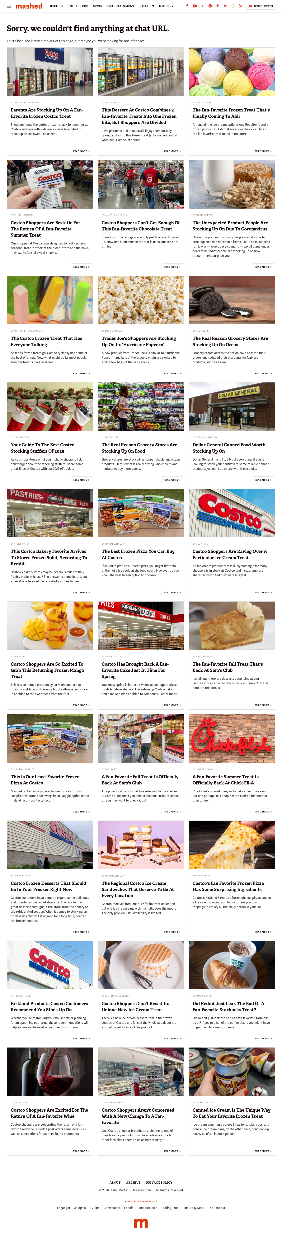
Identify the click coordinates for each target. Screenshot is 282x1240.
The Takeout (216, 1208)
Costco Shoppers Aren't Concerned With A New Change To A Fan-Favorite (138, 1116)
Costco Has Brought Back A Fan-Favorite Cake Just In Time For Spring (135, 670)
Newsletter (263, 6)
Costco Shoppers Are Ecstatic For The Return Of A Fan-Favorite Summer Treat (45, 229)
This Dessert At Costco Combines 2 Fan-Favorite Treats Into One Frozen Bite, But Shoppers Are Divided (139, 116)
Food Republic (147, 1208)
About (115, 1183)
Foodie (129, 1208)
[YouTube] (194, 7)
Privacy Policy (159, 1183)
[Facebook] (187, 7)
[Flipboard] (225, 7)
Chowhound (112, 1208)
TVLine (95, 1208)
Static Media (118, 1190)
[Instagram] (210, 7)
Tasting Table (170, 1208)
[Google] (233, 7)
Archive (133, 1183)
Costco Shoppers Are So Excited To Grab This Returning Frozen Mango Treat (47, 670)
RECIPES (56, 6)
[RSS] (240, 7)
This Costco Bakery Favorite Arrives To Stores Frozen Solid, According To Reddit (49, 557)
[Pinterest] (217, 7)
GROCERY (166, 6)
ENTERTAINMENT (120, 6)
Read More (80, 151)
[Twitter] (202, 7)
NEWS (97, 6)
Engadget (63, 1208)
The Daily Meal (193, 1208)
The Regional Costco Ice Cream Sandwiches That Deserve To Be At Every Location (138, 889)
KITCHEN (146, 6)
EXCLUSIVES (78, 6)
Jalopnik (80, 1208)
